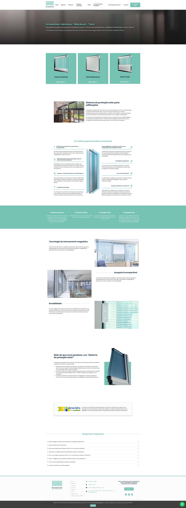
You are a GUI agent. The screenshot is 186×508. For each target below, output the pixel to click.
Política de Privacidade (97, 502)
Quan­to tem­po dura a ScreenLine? (56, 445)
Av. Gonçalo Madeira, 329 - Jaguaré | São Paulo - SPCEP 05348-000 (101, 491)
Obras (89, 5)
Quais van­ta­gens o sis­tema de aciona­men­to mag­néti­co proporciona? (65, 441)
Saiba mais (60, 82)
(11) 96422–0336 (92, 481)
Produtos (70, 5)
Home (56, 5)
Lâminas (73, 487)
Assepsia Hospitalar (79, 4)
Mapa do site (74, 493)
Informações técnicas (114, 5)
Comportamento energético (98, 4)
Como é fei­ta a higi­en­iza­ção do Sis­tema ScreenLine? (61, 462)
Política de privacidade (77, 496)
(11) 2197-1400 (136, 4)
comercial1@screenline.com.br (96, 487)
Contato (126, 5)
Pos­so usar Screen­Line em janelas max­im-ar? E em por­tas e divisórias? (66, 448)
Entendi (93, 505)
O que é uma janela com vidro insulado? (58, 465)
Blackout (73, 489)
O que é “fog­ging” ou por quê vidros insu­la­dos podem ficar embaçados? (66, 458)
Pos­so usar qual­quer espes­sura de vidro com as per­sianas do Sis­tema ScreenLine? (68, 455)
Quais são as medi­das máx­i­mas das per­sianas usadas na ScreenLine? (65, 452)
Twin (72, 491)
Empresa (63, 5)
